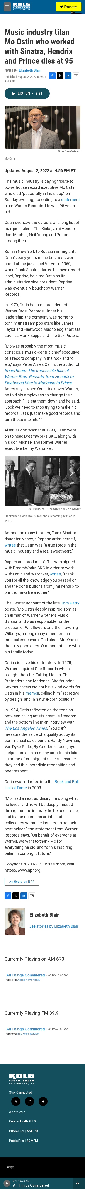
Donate (70, 7)
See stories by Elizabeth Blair (53, 926)
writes (10, 545)
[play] (7, 1183)
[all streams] (79, 1183)
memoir (32, 693)
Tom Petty (70, 603)
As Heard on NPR (21, 881)
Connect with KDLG (22, 1121)
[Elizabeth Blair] (15, 921)
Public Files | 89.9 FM (23, 1141)
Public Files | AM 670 (23, 1131)
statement (70, 199)
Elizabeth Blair (30, 70)
